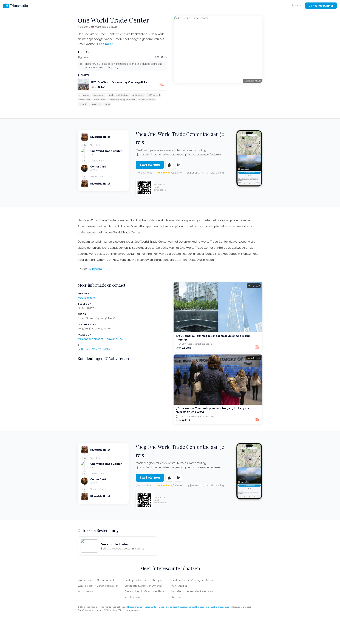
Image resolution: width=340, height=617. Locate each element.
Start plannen (150, 164)
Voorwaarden (151, 607)
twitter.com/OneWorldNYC (94, 349)
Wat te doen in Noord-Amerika (97, 580)
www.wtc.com (86, 297)
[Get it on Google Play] (178, 165)
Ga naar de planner (321, 5)
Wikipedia (95, 269)
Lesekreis (249, 80)
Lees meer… (105, 44)
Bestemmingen (135, 607)
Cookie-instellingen (220, 607)
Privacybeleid (202, 607)
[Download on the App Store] (169, 165)
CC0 (258, 80)
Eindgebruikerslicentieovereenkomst (177, 607)
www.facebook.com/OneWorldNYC (100, 338)
